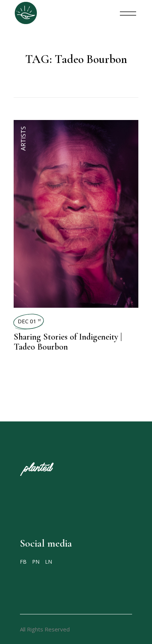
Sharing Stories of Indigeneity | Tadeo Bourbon (68, 341)
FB (23, 561)
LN (48, 561)
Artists (23, 138)
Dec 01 (29, 321)
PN (35, 561)
